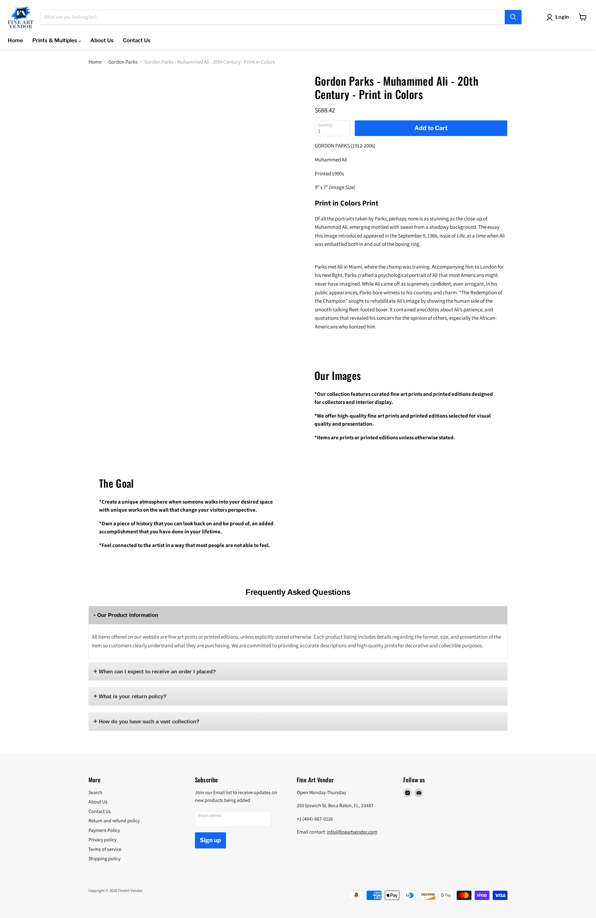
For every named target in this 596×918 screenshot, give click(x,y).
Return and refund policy (114, 820)
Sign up (210, 840)
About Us (102, 40)
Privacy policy (102, 839)
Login (562, 17)
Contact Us (137, 40)
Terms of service (104, 849)
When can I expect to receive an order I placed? (157, 672)
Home (15, 40)
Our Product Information (127, 615)
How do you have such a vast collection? (149, 722)
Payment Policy (104, 830)
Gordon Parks (123, 62)
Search (95, 792)
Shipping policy (104, 858)
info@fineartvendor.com (352, 832)
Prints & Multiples (55, 40)
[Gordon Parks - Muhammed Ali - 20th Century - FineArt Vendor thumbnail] (98, 92)
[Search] (513, 17)
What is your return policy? (132, 696)
